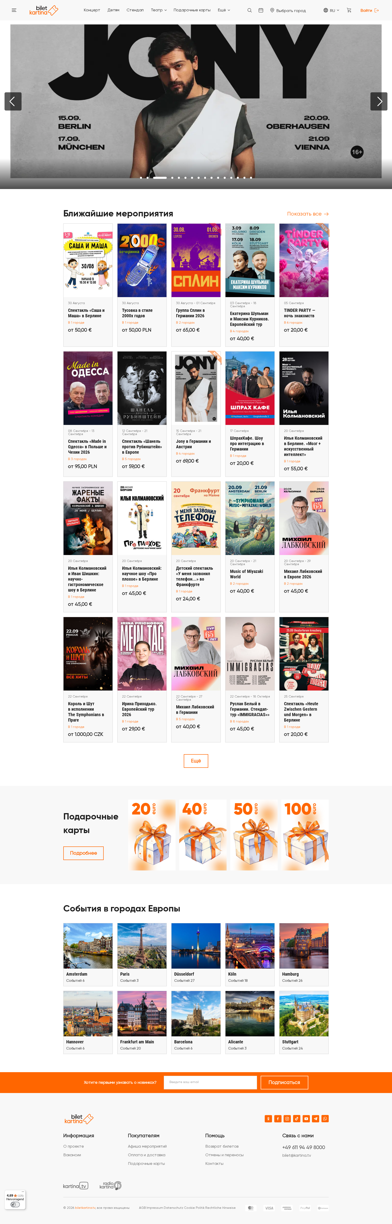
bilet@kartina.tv (296, 1156)
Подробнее (83, 853)
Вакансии (72, 1155)
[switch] (15, 1204)
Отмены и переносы (224, 1155)
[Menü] (23, 1192)
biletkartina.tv (85, 1207)
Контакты (214, 1164)
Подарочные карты (146, 1164)
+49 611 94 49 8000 (303, 1147)
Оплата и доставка (146, 1155)
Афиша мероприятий (147, 1146)
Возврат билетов (222, 1146)
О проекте (73, 1146)
